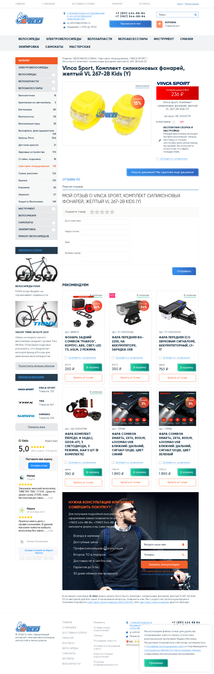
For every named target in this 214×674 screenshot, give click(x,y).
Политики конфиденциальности (106, 663)
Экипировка (28, 47)
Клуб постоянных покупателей (103, 655)
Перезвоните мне (130, 24)
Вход (180, 4)
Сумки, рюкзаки (37, 173)
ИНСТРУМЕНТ (26, 209)
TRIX (41, 401)
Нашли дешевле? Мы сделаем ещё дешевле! (162, 172)
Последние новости (105, 641)
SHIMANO (44, 414)
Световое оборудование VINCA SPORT (110, 602)
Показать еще (36, 427)
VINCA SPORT (47, 388)
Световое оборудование (37, 166)
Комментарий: (73, 253)
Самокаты (54, 47)
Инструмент (164, 39)
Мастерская (79, 47)
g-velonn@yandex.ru (78, 23)
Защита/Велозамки (37, 202)
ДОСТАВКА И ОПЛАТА (83, 4)
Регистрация (192, 4)
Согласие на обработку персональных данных (172, 650)
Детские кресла (37, 145)
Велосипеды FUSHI (27, 286)
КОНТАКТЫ (144, 4)
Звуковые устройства (37, 152)
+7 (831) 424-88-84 (130, 13)
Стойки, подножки (37, 159)
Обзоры (98, 635)
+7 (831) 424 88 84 (186, 622)
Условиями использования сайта (165, 646)
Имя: (67, 242)
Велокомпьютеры (37, 124)
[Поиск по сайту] (195, 14)
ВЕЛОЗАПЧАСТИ (28, 81)
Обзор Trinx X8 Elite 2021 (32, 332)
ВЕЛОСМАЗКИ (27, 215)
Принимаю (156, 663)
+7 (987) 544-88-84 (130, 16)
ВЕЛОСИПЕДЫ (27, 74)
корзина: (170, 22)
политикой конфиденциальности (160, 574)
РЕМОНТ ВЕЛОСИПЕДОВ (33, 236)
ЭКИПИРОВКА (27, 229)
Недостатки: (72, 231)
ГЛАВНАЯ (20, 4)
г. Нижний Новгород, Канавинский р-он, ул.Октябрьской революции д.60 (85, 16)
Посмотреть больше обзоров (36, 366)
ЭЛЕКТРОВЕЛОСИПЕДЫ (33, 67)
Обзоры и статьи (30, 250)
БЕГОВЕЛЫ (68, 659)
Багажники (37, 109)
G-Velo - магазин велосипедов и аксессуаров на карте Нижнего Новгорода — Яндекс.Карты (36, 558)
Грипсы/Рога (37, 138)
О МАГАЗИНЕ (48, 4)
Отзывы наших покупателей (102, 629)
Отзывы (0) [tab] (71, 179)
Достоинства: (73, 221)
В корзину (92, 367)
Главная (66, 58)
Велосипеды (29, 39)
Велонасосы (37, 117)
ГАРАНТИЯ (117, 4)
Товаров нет (172, 26)
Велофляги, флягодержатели (37, 132)
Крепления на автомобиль (37, 102)
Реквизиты (99, 622)
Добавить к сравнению (174, 159)
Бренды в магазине (31, 377)
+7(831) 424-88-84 (80, 522)
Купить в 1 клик (83, 377)
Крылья (37, 180)
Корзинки (37, 187)
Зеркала (37, 194)
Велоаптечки (37, 95)
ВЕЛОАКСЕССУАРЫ (30, 88)
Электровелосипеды (63, 39)
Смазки (186, 39)
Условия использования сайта (107, 647)
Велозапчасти (100, 39)
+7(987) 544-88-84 (106, 522)
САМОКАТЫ (25, 222)
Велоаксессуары (133, 39)
